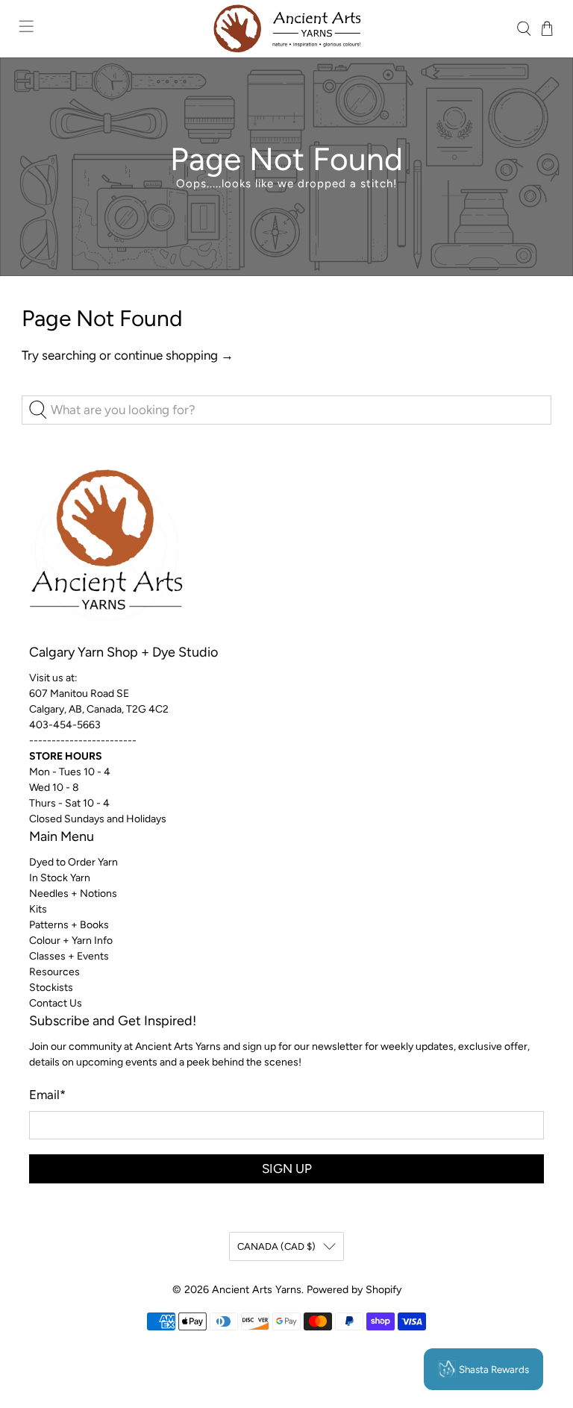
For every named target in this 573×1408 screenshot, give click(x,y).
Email (47, 1094)
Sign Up (287, 1168)
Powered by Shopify (354, 1289)
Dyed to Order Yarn (73, 862)
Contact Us (55, 1003)
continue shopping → (174, 355)
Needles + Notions (73, 893)
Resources (54, 972)
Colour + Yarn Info (71, 940)
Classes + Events (69, 956)
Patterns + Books (69, 925)
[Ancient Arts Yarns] (286, 29)
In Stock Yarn (59, 878)
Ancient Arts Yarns (256, 1289)
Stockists (51, 987)
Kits (38, 909)
